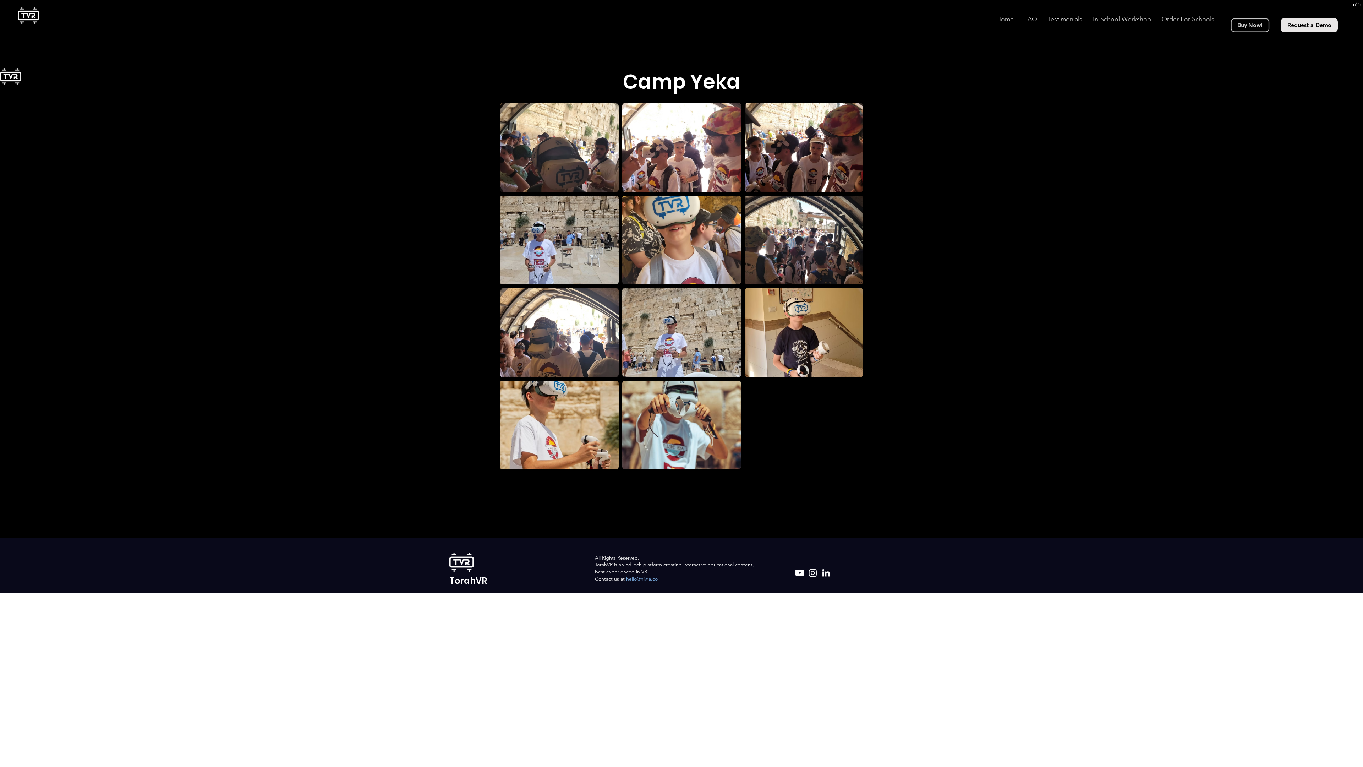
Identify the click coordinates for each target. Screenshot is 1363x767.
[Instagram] (813, 572)
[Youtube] (799, 572)
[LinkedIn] (826, 572)
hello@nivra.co (642, 579)
